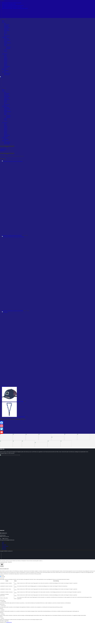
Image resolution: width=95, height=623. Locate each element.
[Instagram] (47, 425)
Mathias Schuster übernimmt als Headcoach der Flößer (11, 2)
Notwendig (3, 576)
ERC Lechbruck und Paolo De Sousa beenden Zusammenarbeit (13, 5)
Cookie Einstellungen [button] (3, 562)
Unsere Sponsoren (5, 546)
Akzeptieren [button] (10, 562)
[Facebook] (47, 422)
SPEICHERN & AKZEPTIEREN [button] (4, 620)
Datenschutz (4, 548)
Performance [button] (2, 604)
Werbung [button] (1, 612)
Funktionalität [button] (2, 600)
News (3, 543)
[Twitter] (47, 429)
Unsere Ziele (4, 544)
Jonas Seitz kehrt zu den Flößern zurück (9, 4)
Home (3, 542)
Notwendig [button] (2, 575)
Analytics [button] (1, 608)
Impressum (4, 547)
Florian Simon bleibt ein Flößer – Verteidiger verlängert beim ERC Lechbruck (15, 8)
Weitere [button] (1, 616)
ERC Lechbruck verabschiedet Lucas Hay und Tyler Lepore (12, 6)
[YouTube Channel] (47, 432)
